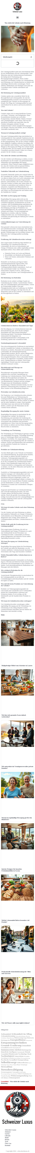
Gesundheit (26, 1046)
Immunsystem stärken (11, 1050)
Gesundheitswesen (6, 1047)
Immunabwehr (17, 1047)
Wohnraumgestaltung (19, 1076)
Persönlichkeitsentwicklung (14, 1058)
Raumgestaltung (23, 1060)
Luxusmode (20, 1052)
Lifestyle (7, 1136)
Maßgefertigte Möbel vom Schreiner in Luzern (17, 665)
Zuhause (8, 1132)
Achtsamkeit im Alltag (21, 1034)
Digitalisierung (10, 1038)
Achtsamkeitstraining (8, 1036)
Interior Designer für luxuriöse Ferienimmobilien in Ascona (12, 870)
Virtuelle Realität (5, 1076)
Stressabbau (6, 1067)
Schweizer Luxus (10, 1130)
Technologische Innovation (19, 1072)
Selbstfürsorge (9, 1062)
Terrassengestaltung (5, 1073)
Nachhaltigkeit (7, 1056)
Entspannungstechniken (14, 1042)
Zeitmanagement (14, 1078)
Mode (7, 1137)
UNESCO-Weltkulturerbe (25, 1074)
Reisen (7, 1139)
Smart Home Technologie (20, 1064)
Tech (6, 1141)
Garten (7, 1134)
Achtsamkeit (6, 1034)
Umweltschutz (14, 1073)
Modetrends (13, 1054)
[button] (17, 17)
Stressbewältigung (12, 1069)
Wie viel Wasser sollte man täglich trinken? (16, 1023)
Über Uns (8, 1143)
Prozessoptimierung (25, 1058)
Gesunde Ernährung (11, 1045)
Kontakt (7, 1145)
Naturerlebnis (19, 1056)
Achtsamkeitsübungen (20, 1036)
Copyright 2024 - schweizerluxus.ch (17, 1151)
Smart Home (10, 1064)
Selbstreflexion (22, 1063)
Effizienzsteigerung (20, 1038)
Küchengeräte (26, 1050)
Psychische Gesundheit (9, 1060)
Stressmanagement (6, 1072)
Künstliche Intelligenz (9, 1052)
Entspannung (29, 1040)
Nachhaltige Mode (24, 1054)
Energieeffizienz (18, 1040)
